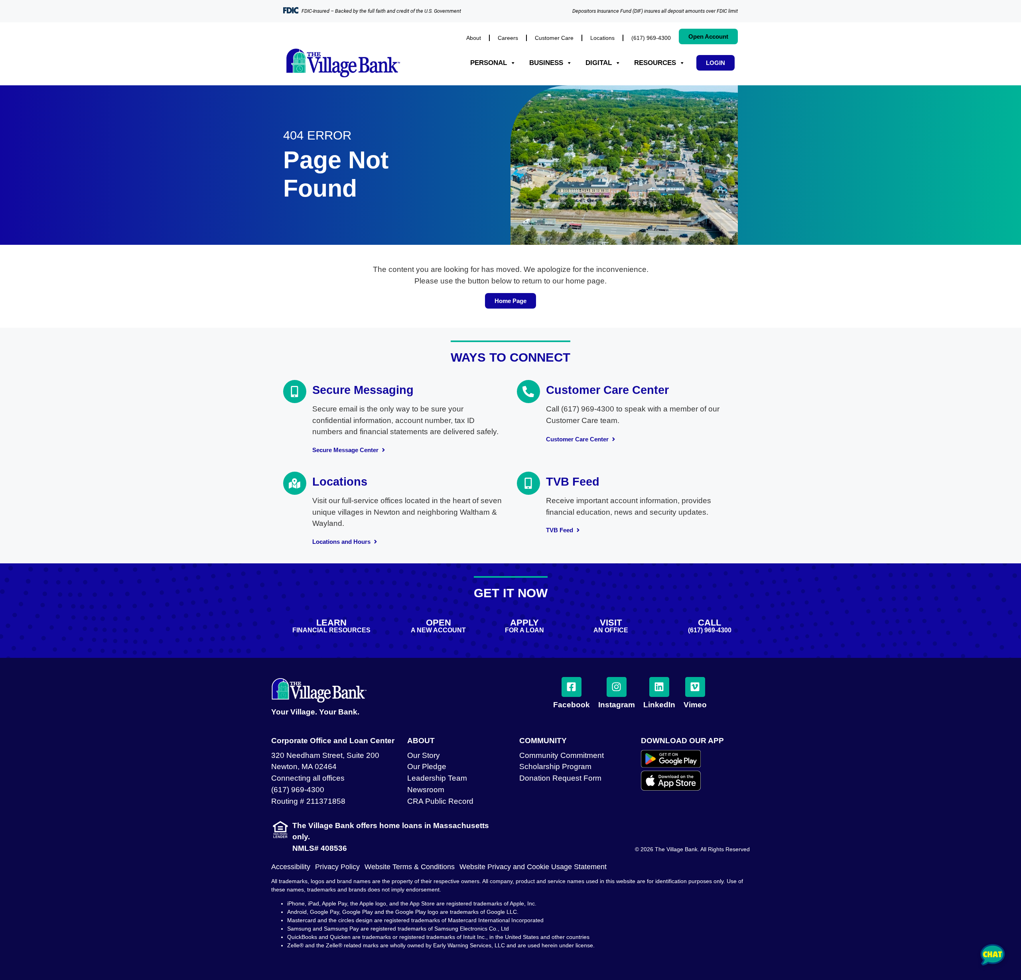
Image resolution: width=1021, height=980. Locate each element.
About (473, 38)
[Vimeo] (695, 687)
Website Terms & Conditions (410, 867)
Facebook (571, 705)
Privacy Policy (337, 867)
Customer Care (554, 38)
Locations (602, 38)
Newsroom (425, 789)
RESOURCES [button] (655, 63)
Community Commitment (561, 755)
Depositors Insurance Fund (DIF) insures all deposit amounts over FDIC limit (655, 11)
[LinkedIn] (659, 687)
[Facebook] (571, 687)
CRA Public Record (440, 801)
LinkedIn (659, 705)
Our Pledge (426, 766)
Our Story (423, 755)
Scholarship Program (555, 766)
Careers (508, 38)
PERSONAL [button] (488, 63)
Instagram (616, 705)
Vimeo (695, 705)
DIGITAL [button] (598, 63)
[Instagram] (617, 687)
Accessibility (290, 867)
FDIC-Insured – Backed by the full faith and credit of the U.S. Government (381, 11)
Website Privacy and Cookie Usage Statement (533, 867)
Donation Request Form (560, 778)
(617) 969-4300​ (651, 38)
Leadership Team (437, 778)
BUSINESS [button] (546, 63)
